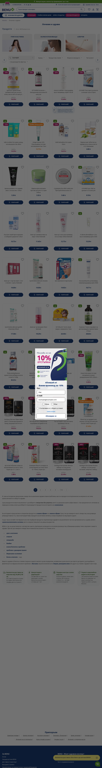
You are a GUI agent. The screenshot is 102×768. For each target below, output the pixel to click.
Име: (38, 388)
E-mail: (40, 396)
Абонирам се (51, 416)
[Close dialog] (64, 350)
